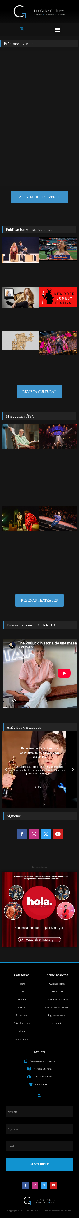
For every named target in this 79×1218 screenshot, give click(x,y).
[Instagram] (34, 834)
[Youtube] (58, 834)
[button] (57, 29)
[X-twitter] (46, 834)
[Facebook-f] (22, 834)
